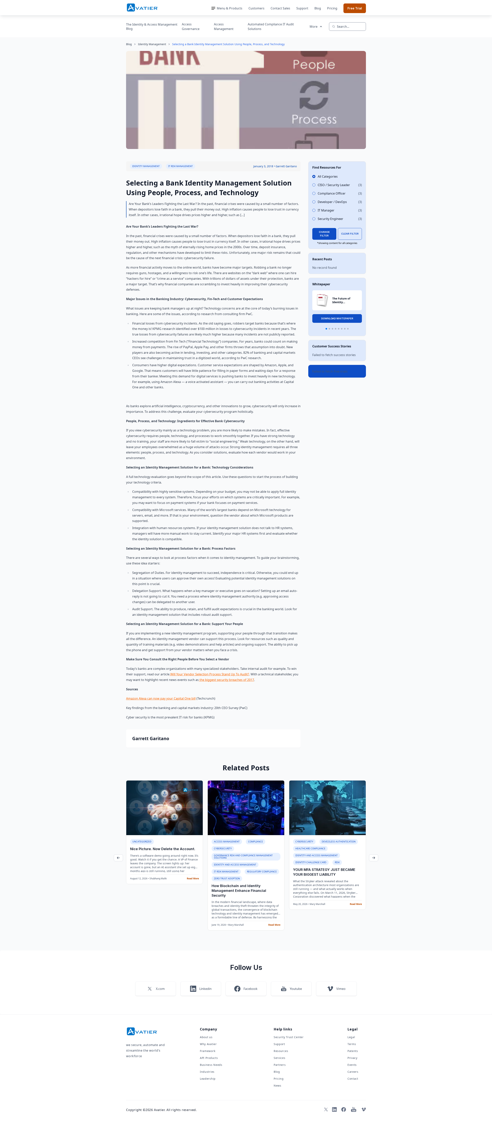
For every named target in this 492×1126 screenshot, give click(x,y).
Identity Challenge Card (310, 862)
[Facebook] (343, 1109)
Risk (337, 862)
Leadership (208, 1078)
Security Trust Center (289, 1037)
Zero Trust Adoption (227, 878)
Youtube (296, 989)
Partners (280, 1065)
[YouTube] (354, 1109)
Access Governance (190, 26)
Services (279, 1058)
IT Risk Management (180, 166)
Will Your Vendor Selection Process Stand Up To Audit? (209, 674)
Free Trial (354, 8)
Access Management (224, 26)
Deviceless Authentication (339, 841)
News (277, 1085)
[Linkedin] (334, 1109)
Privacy (352, 1058)
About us (206, 1037)
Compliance (255, 841)
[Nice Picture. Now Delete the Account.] (164, 808)
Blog (317, 8)
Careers (352, 1072)
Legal (351, 1037)
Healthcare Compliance (310, 848)
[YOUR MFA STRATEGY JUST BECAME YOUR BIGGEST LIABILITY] (327, 808)
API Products (209, 1058)
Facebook (251, 989)
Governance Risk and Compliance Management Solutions (243, 856)
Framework (207, 1051)
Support (302, 8)
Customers (256, 8)
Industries (207, 1072)
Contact (352, 1078)
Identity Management (152, 44)
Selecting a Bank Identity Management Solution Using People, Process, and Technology (228, 44)
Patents (352, 1051)
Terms (351, 1044)
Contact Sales (280, 8)
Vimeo (341, 989)
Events (352, 1065)
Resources (281, 1051)
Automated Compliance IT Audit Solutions (271, 26)
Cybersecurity (223, 848)
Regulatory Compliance (262, 871)
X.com (160, 989)
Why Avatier (208, 1044)
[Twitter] (325, 1109)
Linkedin (205, 989)
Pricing (332, 8)
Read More (193, 878)
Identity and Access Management (235, 864)
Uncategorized (141, 841)
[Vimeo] (363, 1109)
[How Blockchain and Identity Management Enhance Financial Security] (246, 808)
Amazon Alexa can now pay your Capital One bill (161, 698)
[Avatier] (142, 7)
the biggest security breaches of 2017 (226, 680)
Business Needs (211, 1065)
